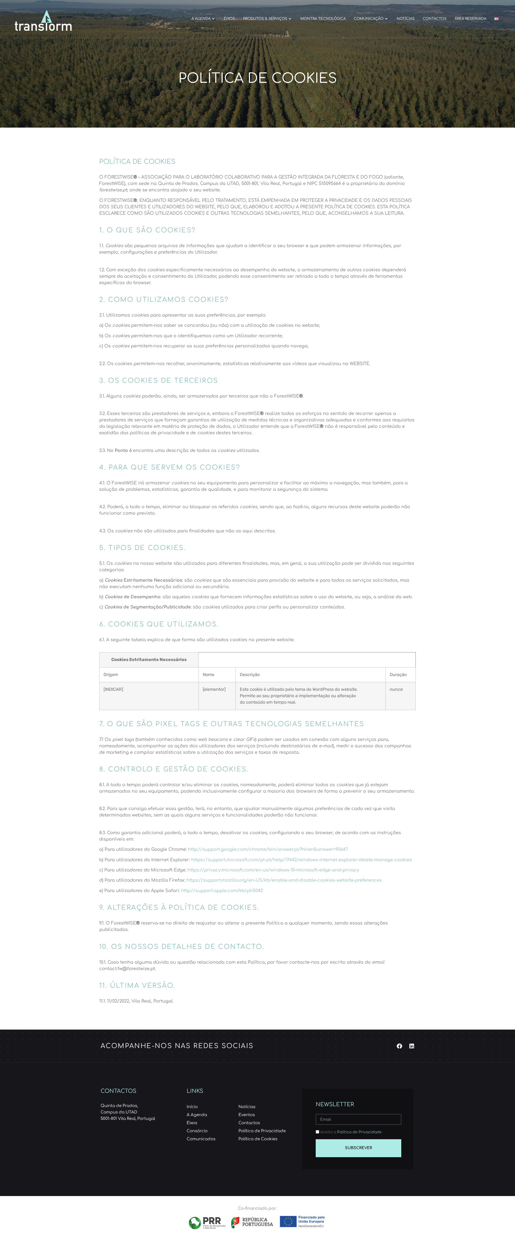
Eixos (229, 19)
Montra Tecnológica (323, 19)
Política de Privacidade (359, 1132)
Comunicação (369, 19)
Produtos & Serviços (265, 19)
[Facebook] (399, 1046)
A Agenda (201, 19)
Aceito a (351, 1132)
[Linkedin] (411, 1046)
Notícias (406, 19)
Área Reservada (470, 19)
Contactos (435, 19)
